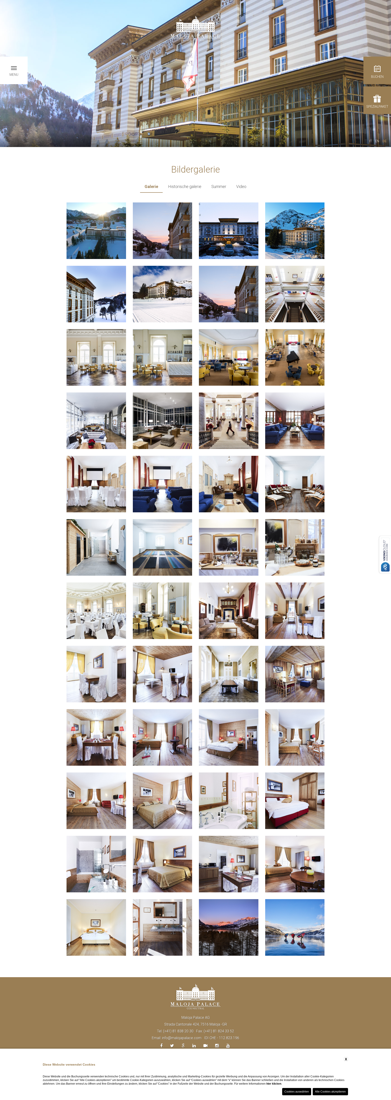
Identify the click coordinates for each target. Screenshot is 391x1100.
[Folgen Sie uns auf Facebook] (161, 1045)
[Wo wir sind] (183, 1045)
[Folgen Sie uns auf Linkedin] (194, 1045)
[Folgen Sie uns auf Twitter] (172, 1045)
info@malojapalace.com (181, 1038)
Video (241, 186)
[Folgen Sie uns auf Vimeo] (205, 1045)
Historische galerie (184, 186)
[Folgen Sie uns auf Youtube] (228, 1045)
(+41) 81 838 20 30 (178, 1031)
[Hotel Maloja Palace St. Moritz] (195, 28)
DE (384, 141)
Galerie (151, 186)
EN (377, 141)
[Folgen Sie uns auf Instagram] (217, 1045)
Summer (218, 186)
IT (370, 141)
